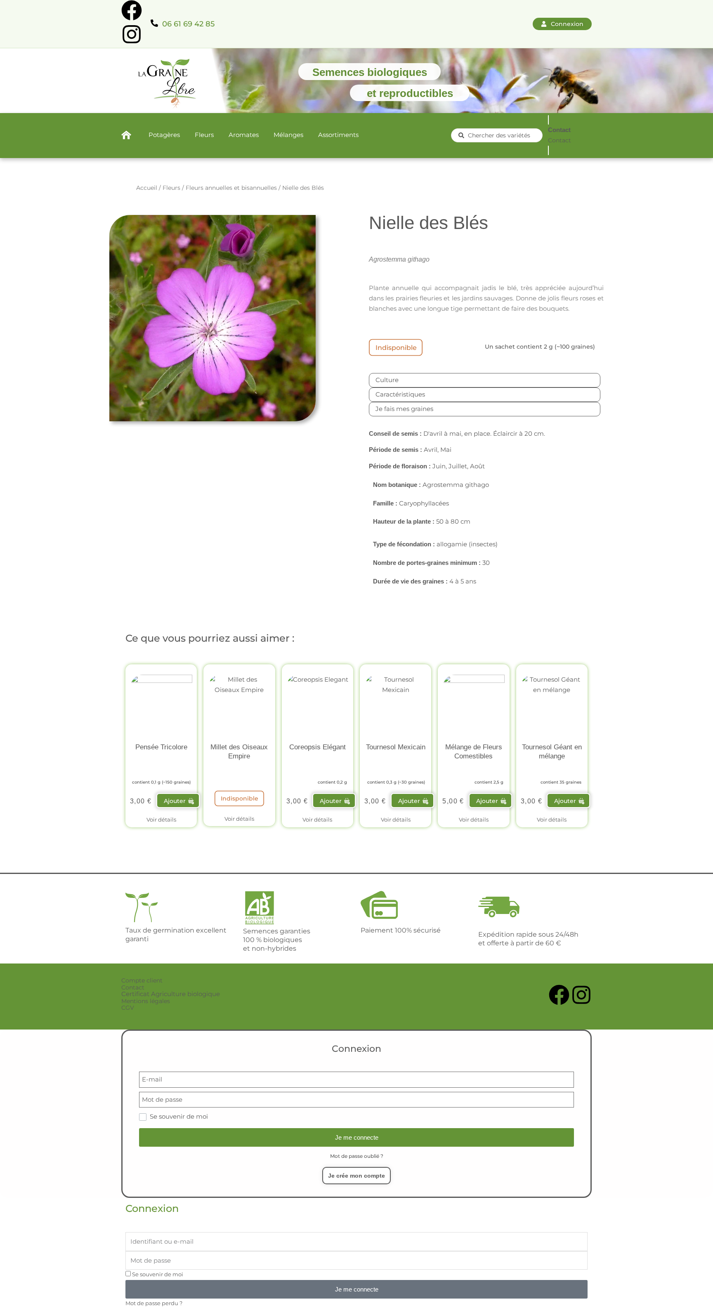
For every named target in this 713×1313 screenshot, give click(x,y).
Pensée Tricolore (161, 747)
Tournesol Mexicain (395, 747)
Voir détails (161, 819)
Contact (132, 987)
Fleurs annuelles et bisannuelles (231, 187)
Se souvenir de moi (157, 1274)
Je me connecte (356, 1137)
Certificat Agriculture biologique (170, 994)
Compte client (142, 980)
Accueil (146, 187)
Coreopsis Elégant (317, 747)
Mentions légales (145, 1001)
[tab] (484, 380)
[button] (178, 800)
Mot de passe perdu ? (153, 1303)
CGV (127, 1007)
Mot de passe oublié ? (356, 1156)
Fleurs (171, 187)
